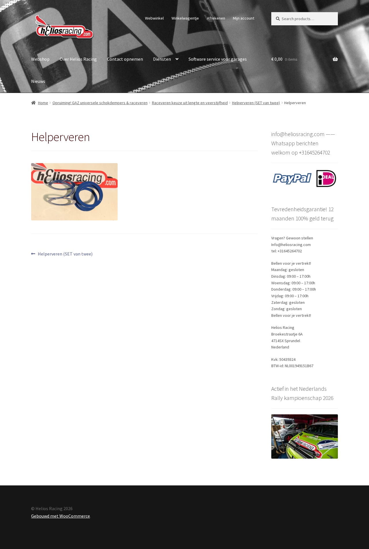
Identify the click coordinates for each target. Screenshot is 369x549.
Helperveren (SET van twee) (256, 102)
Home (43, 102)
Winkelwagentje (185, 18)
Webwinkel (154, 18)
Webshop (40, 59)
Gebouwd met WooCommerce (60, 516)
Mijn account (243, 18)
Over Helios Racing (78, 59)
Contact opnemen (125, 59)
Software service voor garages (218, 59)
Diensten (162, 59)
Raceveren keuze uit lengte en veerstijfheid (190, 102)
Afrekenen (216, 18)
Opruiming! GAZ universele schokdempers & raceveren (100, 102)
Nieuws (38, 81)
